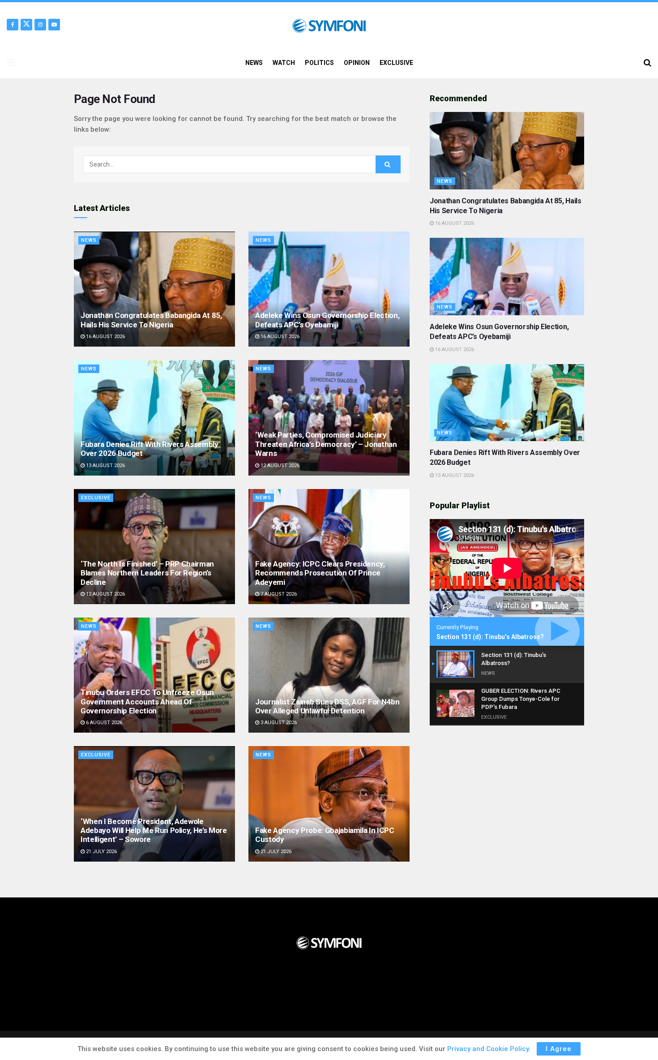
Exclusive (96, 498)
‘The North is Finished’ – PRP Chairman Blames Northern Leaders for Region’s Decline (147, 573)
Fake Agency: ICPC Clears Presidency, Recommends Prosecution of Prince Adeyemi (320, 573)
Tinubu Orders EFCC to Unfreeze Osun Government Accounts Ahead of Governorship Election (147, 701)
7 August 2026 (278, 594)
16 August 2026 (105, 336)
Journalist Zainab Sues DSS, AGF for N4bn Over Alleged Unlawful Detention (327, 706)
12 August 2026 (279, 465)
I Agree (559, 1049)
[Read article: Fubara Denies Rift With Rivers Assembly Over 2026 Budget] (154, 417)
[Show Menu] (11, 63)
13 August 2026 (105, 465)
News (89, 240)
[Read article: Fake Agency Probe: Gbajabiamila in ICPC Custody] (329, 803)
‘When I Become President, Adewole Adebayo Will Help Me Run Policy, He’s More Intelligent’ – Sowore (154, 830)
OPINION (357, 62)
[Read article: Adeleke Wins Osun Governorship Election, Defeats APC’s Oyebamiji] (329, 289)
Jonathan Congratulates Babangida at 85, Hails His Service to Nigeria (151, 320)
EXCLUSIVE (396, 62)
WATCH (284, 62)
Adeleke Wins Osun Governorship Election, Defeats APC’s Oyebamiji (327, 320)
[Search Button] (647, 62)
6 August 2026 (103, 722)
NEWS (254, 62)
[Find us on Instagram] (40, 24)
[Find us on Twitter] (26, 24)
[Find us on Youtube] (54, 24)
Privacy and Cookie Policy (488, 1049)
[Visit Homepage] (328, 25)
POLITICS (319, 62)
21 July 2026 (101, 851)
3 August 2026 (278, 722)
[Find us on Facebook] (12, 24)
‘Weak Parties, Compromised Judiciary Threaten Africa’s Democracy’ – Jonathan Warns (326, 444)
